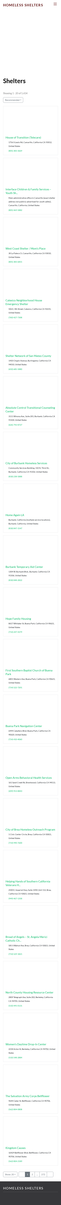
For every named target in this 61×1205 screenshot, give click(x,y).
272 (43, 1174)
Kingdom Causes (16, 1147)
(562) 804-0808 (15, 1109)
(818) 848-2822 (15, 580)
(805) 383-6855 (15, 262)
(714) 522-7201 (15, 687)
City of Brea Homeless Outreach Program (30, 829)
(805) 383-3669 (15, 151)
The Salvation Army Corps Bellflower (28, 1096)
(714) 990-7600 (15, 843)
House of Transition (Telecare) (23, 137)
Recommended (12, 100)
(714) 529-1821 (15, 954)
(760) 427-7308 (15, 317)
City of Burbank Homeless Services (26, 463)
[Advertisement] (30, 45)
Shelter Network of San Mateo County (28, 355)
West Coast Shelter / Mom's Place (26, 248)
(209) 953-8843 (15, 791)
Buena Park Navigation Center (24, 726)
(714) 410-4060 (15, 739)
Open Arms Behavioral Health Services (29, 777)
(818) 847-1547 (15, 528)
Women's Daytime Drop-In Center (26, 1044)
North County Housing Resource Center (29, 992)
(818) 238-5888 (15, 476)
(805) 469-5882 (15, 210)
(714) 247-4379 (15, 632)
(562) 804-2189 (15, 1161)
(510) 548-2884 (15, 1057)
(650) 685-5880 (15, 369)
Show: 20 (9, 1174)
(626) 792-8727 (15, 425)
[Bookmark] (6, 132)
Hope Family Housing (18, 618)
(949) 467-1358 (15, 898)
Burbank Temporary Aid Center (24, 566)
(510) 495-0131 (15, 1006)
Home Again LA (15, 515)
